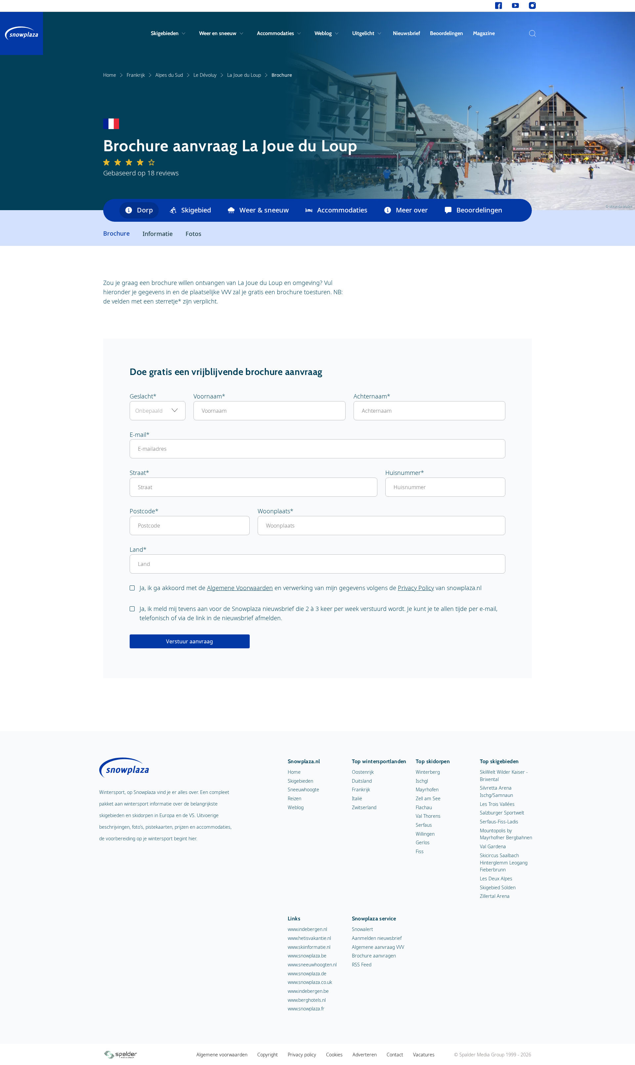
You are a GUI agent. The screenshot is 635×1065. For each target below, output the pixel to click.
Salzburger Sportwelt (502, 813)
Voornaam (207, 396)
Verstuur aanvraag (189, 641)
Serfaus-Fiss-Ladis (499, 821)
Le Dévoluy (205, 75)
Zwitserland (364, 807)
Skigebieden (165, 33)
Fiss (420, 851)
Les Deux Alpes (496, 878)
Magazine (484, 33)
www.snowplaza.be (307, 955)
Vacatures (424, 1054)
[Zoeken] (531, 33)
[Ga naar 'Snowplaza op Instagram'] (532, 5)
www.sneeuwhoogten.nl (312, 964)
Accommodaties (275, 33)
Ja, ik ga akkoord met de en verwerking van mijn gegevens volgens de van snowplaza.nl (311, 588)
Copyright (267, 1054)
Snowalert (362, 929)
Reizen (294, 798)
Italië (357, 798)
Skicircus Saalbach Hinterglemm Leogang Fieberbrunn (504, 862)
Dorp (145, 210)
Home (109, 75)
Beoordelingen (446, 33)
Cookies (334, 1054)
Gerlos (423, 842)
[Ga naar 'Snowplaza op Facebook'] (498, 5)
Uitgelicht (363, 33)
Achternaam (370, 396)
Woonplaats (274, 511)
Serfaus (424, 825)
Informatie (158, 234)
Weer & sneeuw (264, 210)
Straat (138, 473)
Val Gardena (493, 846)
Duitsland (362, 781)
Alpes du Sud (169, 75)
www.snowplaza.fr (306, 1008)
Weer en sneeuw (217, 33)
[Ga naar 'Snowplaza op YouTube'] (515, 5)
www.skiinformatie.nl (309, 947)
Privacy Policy (416, 588)
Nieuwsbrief (406, 33)
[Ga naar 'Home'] (21, 33)
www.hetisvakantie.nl (309, 938)
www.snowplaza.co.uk (310, 982)
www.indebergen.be (308, 991)
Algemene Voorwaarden (240, 588)
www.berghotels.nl (307, 1000)
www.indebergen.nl (307, 929)
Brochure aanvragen (374, 955)
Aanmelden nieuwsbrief (377, 938)
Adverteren (365, 1054)
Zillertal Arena (495, 896)
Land (136, 549)
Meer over (412, 210)
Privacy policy (302, 1054)
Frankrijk (136, 75)
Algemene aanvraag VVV (378, 947)
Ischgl (422, 781)
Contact (395, 1054)
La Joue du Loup (244, 75)
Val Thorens (428, 816)
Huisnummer (403, 473)
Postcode (142, 511)
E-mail (138, 435)
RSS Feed (361, 964)
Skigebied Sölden (498, 887)
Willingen (425, 834)
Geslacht (141, 396)
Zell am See (428, 798)
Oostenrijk (363, 772)
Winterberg (428, 772)
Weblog (323, 33)
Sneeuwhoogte (303, 789)
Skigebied (196, 210)
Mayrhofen (427, 789)
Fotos (193, 234)
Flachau (424, 807)
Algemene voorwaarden (221, 1054)
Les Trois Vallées (497, 804)
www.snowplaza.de (307, 973)
